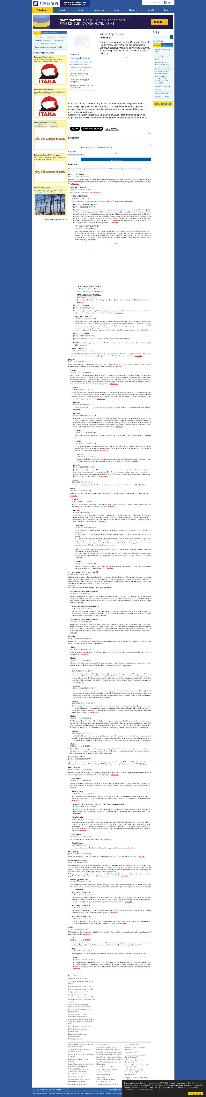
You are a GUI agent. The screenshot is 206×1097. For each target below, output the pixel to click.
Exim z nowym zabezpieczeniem (45, 43)
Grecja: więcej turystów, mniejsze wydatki (48, 47)
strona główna (110, 1089)
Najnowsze (37, 33)
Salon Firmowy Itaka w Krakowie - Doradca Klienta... (162, 57)
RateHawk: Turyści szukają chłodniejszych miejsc (79, 75)
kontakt (118, 1089)
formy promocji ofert (103, 1074)
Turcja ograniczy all (78, 992)
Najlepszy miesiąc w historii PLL (80, 989)
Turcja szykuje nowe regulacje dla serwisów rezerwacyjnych (81, 63)
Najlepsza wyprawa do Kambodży (107, 1084)
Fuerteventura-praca (161, 93)
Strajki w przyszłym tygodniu (79, 58)
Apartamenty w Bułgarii (76, 1076)
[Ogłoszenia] (163, 41)
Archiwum (54, 32)
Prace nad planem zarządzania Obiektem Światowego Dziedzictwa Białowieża (81, 1021)
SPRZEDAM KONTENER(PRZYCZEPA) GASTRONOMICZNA (105, 1079)
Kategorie (164, 45)
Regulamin (72, 152)
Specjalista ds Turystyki (162, 96)
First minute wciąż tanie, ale (79, 986)
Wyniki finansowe (75, 1039)
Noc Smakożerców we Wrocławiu (107, 1067)
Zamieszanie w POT (131, 1052)
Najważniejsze (45, 32)
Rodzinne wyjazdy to (79, 1026)
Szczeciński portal (102, 1044)
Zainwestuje (158, 90)
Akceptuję (195, 1093)
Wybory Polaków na (77, 978)
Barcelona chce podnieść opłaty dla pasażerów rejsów (81, 86)
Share (149, 133)
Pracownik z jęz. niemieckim (77, 1084)
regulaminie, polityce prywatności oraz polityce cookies (145, 1089)
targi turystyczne (130, 1074)
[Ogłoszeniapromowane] (50, 52)
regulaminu (79, 155)
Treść (70, 143)
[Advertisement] (50, 270)
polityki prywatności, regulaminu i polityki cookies (87, 1093)
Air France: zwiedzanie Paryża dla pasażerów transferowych (81, 69)
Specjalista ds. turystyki (162, 68)
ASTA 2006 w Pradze (131, 1044)
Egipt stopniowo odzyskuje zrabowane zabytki (50, 37)
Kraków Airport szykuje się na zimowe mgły (49, 40)
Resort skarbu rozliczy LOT (77, 1074)
